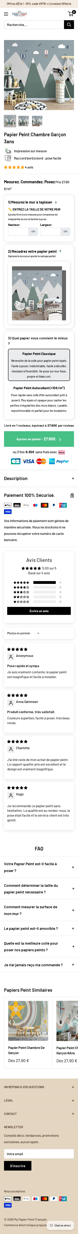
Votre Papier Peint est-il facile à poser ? (30, 867)
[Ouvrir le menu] (6, 14)
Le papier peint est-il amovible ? (31, 928)
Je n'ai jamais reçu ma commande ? (33, 964)
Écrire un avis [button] (39, 611)
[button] (14, 167)
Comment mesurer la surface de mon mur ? (30, 910)
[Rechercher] (69, 24)
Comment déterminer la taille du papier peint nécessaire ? (31, 888)
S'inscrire (17, 1166)
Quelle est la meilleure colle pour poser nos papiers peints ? (31, 946)
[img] (17, 649)
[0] (70, 13)
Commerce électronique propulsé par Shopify (33, 1225)
